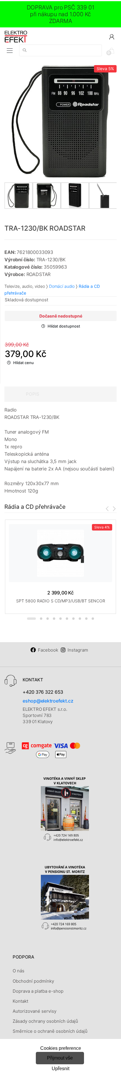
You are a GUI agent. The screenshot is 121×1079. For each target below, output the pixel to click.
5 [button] (60, 618)
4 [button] (54, 618)
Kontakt (20, 1001)
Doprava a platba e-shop (38, 991)
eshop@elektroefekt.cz (48, 701)
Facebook (48, 650)
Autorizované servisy (34, 1011)
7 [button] (73, 618)
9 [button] (86, 618)
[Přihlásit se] (111, 36)
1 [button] (31, 618)
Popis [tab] (32, 394)
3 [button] (47, 618)
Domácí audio (62, 286)
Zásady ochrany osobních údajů (45, 1021)
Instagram (78, 650)
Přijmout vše (60, 1057)
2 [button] (41, 618)
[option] (60, 121)
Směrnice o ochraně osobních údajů (50, 1031)
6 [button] (67, 618)
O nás (18, 971)
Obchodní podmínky (33, 981)
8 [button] (80, 618)
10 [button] (93, 618)
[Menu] (9, 50)
